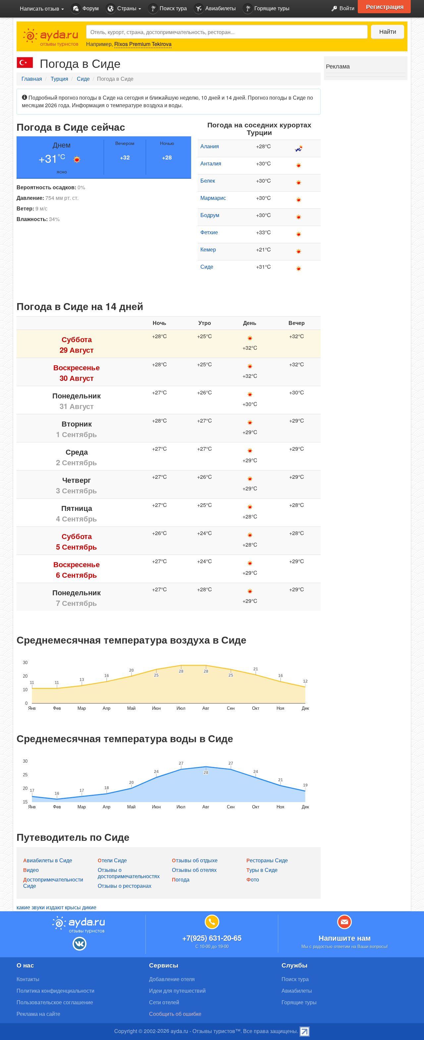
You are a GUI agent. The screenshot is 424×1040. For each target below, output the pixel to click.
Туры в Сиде (262, 870)
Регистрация (385, 6)
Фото (252, 879)
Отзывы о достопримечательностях (129, 873)
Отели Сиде (112, 860)
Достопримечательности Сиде (53, 882)
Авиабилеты (220, 8)
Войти (346, 8)
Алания (209, 146)
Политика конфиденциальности (55, 990)
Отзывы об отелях (194, 870)
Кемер (208, 249)
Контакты (28, 979)
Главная (32, 78)
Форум (90, 8)
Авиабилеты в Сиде (47, 860)
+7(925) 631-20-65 (211, 937)
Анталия (210, 163)
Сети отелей (164, 1002)
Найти (387, 31)
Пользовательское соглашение (55, 1002)
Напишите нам (345, 937)
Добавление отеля (172, 979)
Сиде (83, 78)
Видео (31, 870)
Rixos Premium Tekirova (143, 44)
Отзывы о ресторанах (124, 885)
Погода (180, 879)
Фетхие (209, 232)
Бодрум (209, 215)
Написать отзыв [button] (40, 8)
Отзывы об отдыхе (195, 860)
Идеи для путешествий (177, 990)
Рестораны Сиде (267, 860)
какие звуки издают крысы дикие (56, 907)
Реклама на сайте (38, 1013)
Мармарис (213, 198)
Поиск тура (172, 8)
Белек (207, 180)
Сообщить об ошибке (175, 1013)
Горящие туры (271, 8)
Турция (59, 78)
